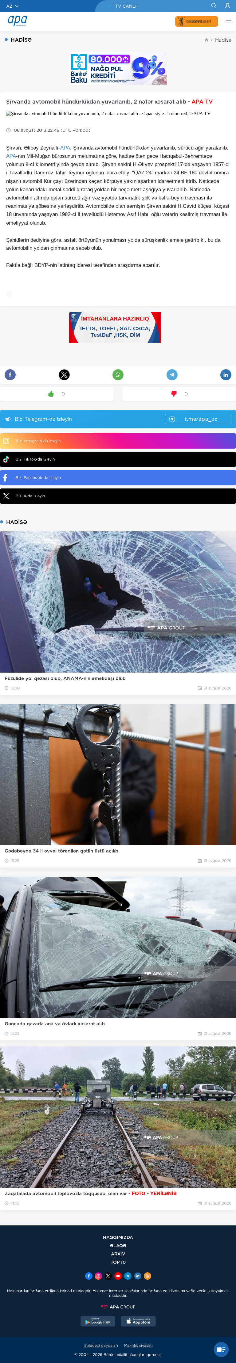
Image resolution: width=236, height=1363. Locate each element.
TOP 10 (118, 1262)
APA (65, 148)
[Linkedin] (137, 1276)
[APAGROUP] (118, 1306)
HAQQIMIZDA (118, 1237)
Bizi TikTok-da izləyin (35, 459)
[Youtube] (118, 1276)
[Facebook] (88, 1276)
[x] (108, 1276)
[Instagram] (98, 1276)
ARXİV (118, 1253)
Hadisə (223, 40)
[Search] (213, 6)
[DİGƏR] (227, 21)
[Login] (227, 6)
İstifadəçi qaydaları (101, 1345)
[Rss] (147, 1276)
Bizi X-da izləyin (30, 496)
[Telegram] (128, 1276)
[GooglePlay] (98, 1322)
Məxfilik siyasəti (138, 1345)
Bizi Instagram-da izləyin (38, 441)
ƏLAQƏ (118, 1245)
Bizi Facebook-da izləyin (38, 477)
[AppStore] (138, 1322)
